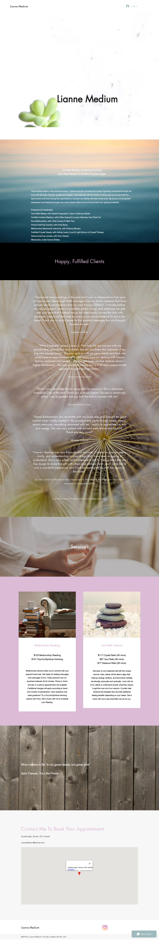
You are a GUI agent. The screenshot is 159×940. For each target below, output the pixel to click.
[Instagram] (104, 927)
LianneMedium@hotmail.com (33, 842)
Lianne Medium (19, 6)
